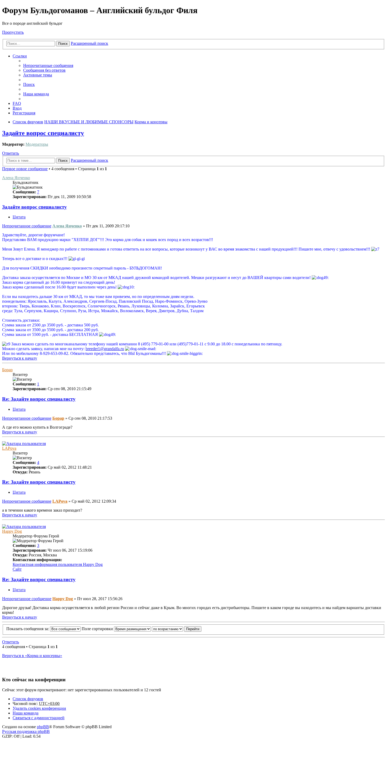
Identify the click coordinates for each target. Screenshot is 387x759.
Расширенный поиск (89, 43)
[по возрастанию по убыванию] (167, 628)
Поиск (63, 44)
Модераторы (37, 144)
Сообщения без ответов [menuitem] (44, 70)
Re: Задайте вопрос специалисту (39, 399)
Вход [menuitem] (17, 108)
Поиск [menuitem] (29, 84)
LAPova (9, 448)
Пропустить (13, 32)
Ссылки (20, 56)
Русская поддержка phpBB (26, 731)
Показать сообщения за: (28, 628)
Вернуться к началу (19, 358)
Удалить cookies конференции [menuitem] (39, 708)
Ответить (10, 153)
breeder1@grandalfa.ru (105, 348)
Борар (7, 370)
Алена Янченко (16, 177)
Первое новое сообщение (25, 169)
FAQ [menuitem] (17, 103)
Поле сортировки (98, 628)
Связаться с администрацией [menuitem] (38, 718)
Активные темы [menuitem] (37, 75)
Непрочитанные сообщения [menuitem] (48, 65)
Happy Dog (12, 531)
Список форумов (28, 699)
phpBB (43, 726)
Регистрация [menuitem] (24, 113)
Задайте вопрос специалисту (43, 133)
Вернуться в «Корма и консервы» (32, 655)
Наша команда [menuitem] (36, 94)
